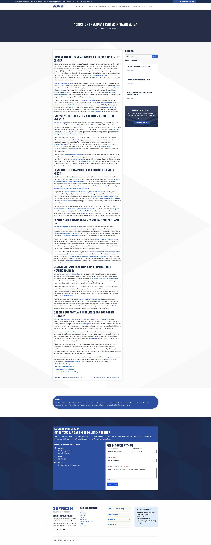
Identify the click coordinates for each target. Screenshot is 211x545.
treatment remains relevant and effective (104, 196)
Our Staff (83, 515)
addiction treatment (87, 161)
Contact (149, 6)
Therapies (102, 6)
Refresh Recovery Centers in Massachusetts (69, 177)
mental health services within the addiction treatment (88, 256)
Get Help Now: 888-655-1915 (185, 2)
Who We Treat (123, 6)
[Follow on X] (57, 529)
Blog (143, 6)
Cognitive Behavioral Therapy (87, 125)
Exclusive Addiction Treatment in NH (139, 67)
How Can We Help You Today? (118, 466)
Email (111, 457)
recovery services (77, 159)
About (83, 6)
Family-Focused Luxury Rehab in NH (138, 80)
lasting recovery (96, 111)
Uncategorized (111, 28)
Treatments (112, 6)
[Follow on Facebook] (54, 529)
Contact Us (83, 526)
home (85, 213)
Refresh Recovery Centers (63, 83)
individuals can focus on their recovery (105, 278)
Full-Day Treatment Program (64, 366)
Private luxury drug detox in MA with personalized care (139, 94)
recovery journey (67, 295)
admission (112, 181)
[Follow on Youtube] (64, 529)
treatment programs (84, 324)
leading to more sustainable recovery (66, 134)
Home (78, 6)
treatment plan (108, 107)
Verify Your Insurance (86, 521)
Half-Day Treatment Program (64, 369)
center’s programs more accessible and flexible (102, 306)
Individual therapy (60, 144)
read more (130, 70)
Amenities (83, 517)
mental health (73, 261)
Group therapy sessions (81, 140)
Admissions (134, 6)
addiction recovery (103, 357)
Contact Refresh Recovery (72, 361)
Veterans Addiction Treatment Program (68, 372)
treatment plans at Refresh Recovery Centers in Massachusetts (85, 192)
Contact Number (137, 448)
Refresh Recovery (89, 100)
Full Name (112, 448)
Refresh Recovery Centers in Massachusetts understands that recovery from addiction (82, 319)
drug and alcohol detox (99, 75)
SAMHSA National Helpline (64, 364)
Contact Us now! (141, 122)
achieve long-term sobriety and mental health (69, 233)
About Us (83, 513)
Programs (92, 6)
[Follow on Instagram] (60, 529)
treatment (93, 338)
